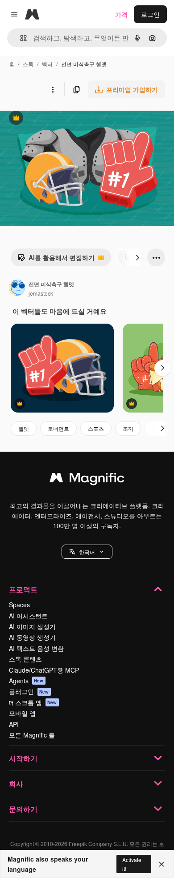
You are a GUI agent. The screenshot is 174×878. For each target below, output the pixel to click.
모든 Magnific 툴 (32, 734)
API (14, 724)
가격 (121, 14)
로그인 (150, 14)
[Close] (161, 864)
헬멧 (23, 428)
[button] (87, 552)
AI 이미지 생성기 (32, 626)
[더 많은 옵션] (53, 89)
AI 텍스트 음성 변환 (36, 648)
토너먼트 (58, 428)
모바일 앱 (22, 713)
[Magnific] (87, 479)
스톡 (28, 64)
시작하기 (23, 758)
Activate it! (131, 864)
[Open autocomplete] (20, 38)
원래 (51, 119)
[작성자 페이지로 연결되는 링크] (17, 288)
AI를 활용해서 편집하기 (56, 259)
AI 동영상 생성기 (32, 637)
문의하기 (23, 809)
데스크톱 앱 (33, 702)
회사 (16, 783)
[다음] (137, 257)
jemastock (41, 293)
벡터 (47, 64)
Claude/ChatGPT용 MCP (44, 670)
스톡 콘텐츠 (25, 658)
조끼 (128, 428)
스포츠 (96, 428)
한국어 (87, 552)
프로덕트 (23, 589)
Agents (26, 680)
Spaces (19, 604)
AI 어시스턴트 (28, 615)
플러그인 (29, 691)
